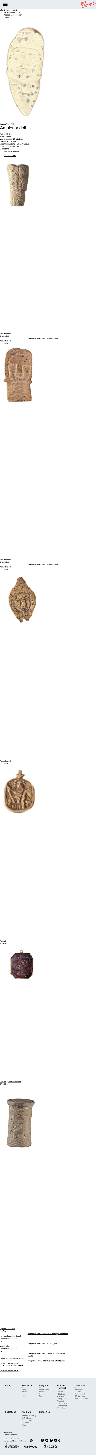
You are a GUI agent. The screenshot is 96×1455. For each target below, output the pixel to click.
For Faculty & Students (62, 1393)
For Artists (26, 1423)
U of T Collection (81, 1398)
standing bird (5, 1346)
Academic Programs (61, 1397)
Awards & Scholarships (62, 1402)
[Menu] (5, 5)
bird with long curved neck (10, 1336)
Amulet (3, 941)
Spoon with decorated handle (12, 1358)
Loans (6, 17)
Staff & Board (27, 1418)
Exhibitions (27, 1385)
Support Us (44, 1412)
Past (23, 1396)
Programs (44, 1385)
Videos (6, 20)
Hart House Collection (79, 1390)
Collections (80, 1385)
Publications (10, 1412)
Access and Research (13, 15)
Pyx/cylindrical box (7, 1329)
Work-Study (61, 1408)
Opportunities (27, 1420)
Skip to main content (8, 10)
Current (25, 1389)
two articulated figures (9, 1363)
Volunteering (62, 1405)
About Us (26, 1412)
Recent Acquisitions (12, 12)
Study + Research (61, 1386)
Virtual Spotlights (45, 1389)
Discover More (10, 156)
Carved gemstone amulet (10, 1082)
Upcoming (26, 1391)
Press (24, 1425)
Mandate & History (29, 1416)
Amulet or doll (5, 333)
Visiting (7, 1385)
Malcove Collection (81, 1394)
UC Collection (79, 1396)
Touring (24, 1394)
